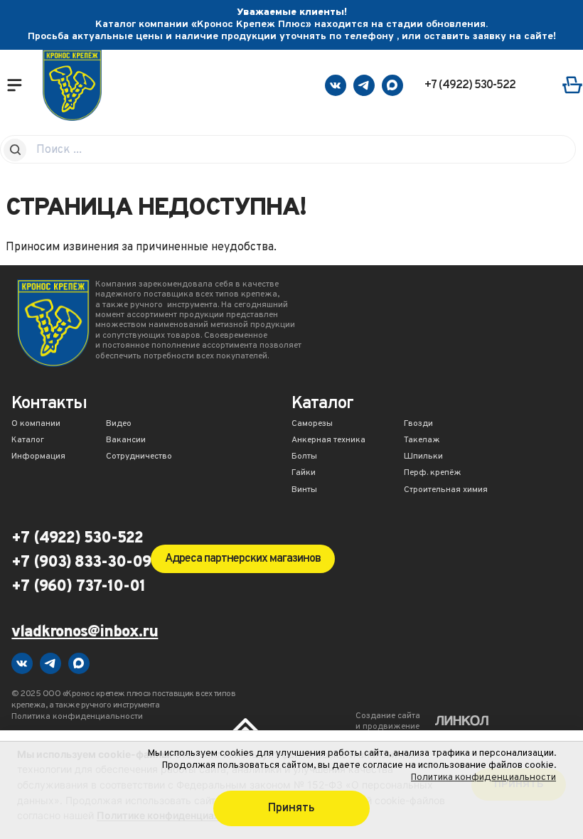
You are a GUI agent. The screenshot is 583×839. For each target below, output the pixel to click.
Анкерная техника (328, 441)
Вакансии (126, 441)
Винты (304, 491)
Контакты (49, 405)
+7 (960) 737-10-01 (78, 587)
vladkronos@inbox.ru (84, 633)
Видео (119, 424)
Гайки (304, 474)
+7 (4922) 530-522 (469, 85)
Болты (304, 457)
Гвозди (418, 424)
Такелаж (422, 441)
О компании (35, 424)
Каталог (27, 441)
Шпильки (423, 457)
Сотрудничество (139, 457)
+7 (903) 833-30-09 (81, 563)
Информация (38, 457)
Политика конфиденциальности (483, 777)
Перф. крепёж (432, 474)
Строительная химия (446, 491)
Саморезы (312, 424)
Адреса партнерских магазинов (243, 559)
